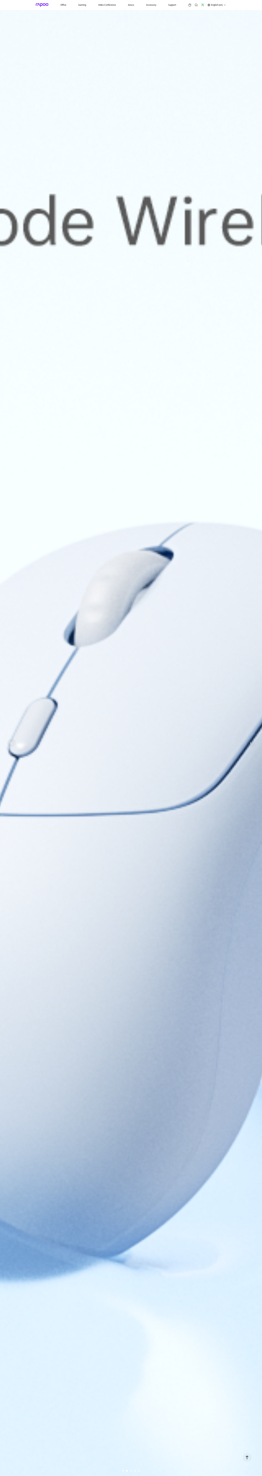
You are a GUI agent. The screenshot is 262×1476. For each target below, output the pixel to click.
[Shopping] (189, 5)
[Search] (196, 5)
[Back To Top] (247, 1457)
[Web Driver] (202, 5)
